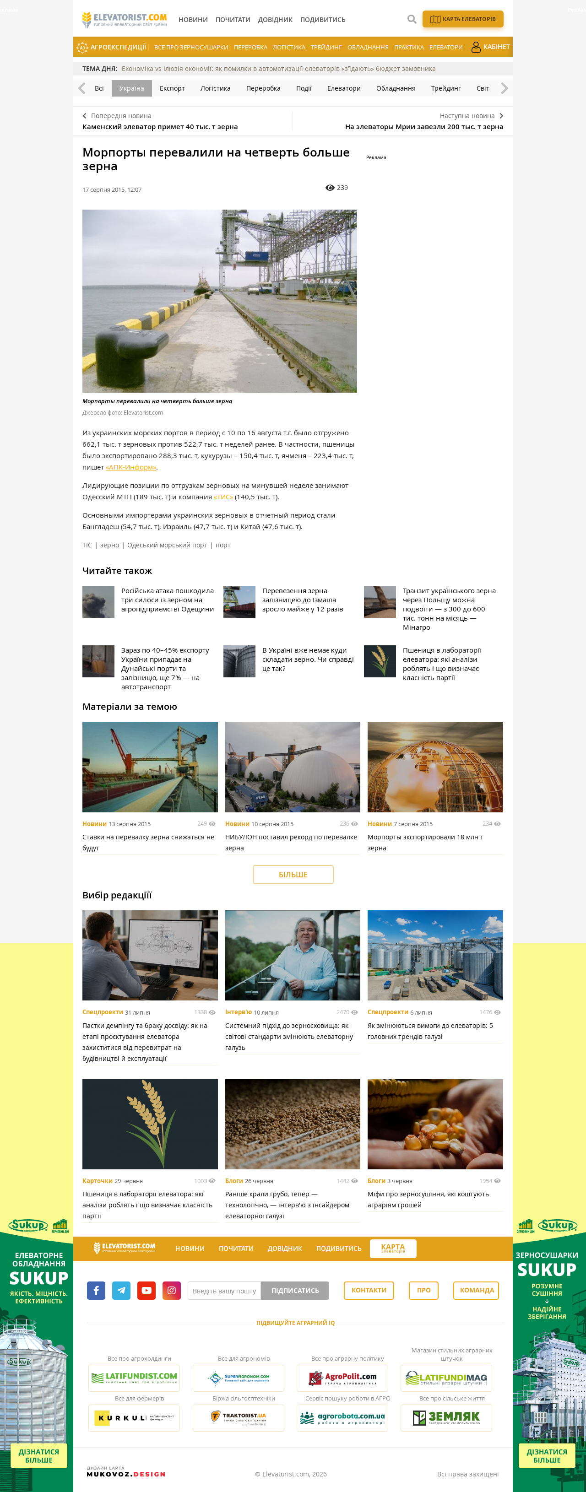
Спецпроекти (102, 1012)
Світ (483, 88)
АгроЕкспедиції (117, 47)
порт (223, 545)
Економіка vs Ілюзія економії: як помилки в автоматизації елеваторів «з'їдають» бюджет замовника (279, 68)
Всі (99, 88)
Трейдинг (326, 47)
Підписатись (295, 1290)
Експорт (172, 88)
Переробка (250, 47)
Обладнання (368, 47)
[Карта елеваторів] (393, 1248)
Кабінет (496, 46)
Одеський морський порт (167, 545)
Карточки (97, 1181)
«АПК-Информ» (131, 466)
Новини (94, 824)
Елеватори (446, 47)
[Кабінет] (425, 1249)
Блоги (234, 1181)
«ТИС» (223, 496)
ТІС (87, 545)
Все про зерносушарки (191, 47)
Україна (131, 88)
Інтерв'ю (238, 1012)
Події (304, 88)
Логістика (289, 47)
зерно (109, 545)
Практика (409, 47)
